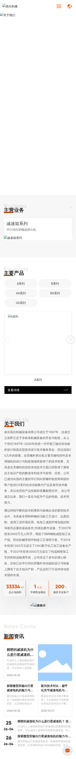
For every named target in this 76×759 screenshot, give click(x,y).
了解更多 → (10, 104)
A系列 (38, 379)
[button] (71, 208)
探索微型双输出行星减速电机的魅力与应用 (20, 690)
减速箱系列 (17, 223)
